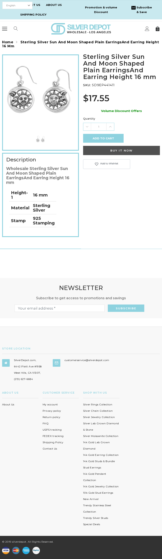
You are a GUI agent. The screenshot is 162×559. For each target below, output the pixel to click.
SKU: (87, 85)
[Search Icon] (16, 29)
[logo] (81, 28)
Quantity (89, 118)
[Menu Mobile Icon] (4, 28)
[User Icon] (147, 28)
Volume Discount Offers (121, 111)
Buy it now (121, 150)
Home (8, 42)
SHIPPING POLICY (33, 14)
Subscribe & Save (144, 10)
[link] (40, 139)
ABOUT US (54, 5)
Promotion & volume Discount (101, 10)
